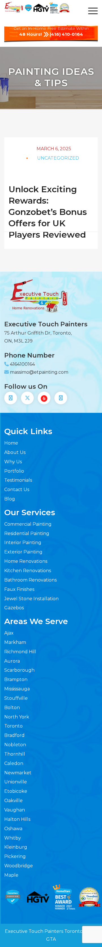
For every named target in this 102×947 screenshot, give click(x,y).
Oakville (13, 800)
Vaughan (14, 810)
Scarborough (19, 670)
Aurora (12, 661)
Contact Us (16, 489)
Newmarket (17, 772)
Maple (11, 875)
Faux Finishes (19, 589)
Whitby (12, 838)
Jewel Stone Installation (31, 598)
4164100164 (22, 364)
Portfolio (14, 471)
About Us (15, 452)
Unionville (15, 782)
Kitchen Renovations (27, 570)
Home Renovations (25, 561)
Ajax (9, 633)
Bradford (14, 735)
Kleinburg (15, 847)
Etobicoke (15, 791)
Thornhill (14, 754)
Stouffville (16, 698)
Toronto (13, 726)
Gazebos (14, 607)
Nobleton (15, 744)
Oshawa (13, 828)
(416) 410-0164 (66, 34)
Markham (15, 642)
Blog (9, 499)
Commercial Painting (28, 524)
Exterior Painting (23, 552)
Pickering (15, 856)
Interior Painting (22, 542)
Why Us (13, 461)
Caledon (13, 763)
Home (11, 443)
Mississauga (17, 689)
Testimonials (18, 480)
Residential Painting (26, 533)
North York (16, 717)
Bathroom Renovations (30, 580)
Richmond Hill (20, 651)
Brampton (15, 679)
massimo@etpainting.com (39, 372)
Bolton (12, 707)
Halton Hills (17, 819)
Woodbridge (18, 865)
